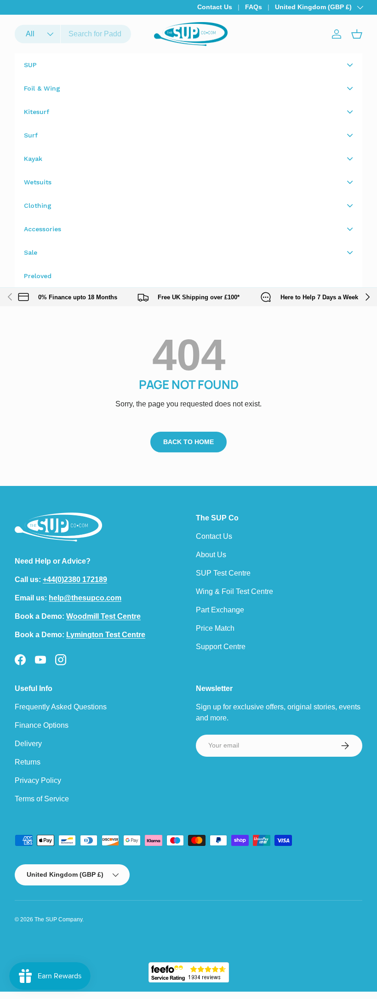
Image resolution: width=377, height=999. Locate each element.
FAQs (253, 7)
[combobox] (73, 34)
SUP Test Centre (223, 573)
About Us (211, 555)
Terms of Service (42, 799)
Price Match (215, 628)
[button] (357, 34)
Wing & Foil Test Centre (234, 591)
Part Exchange (220, 610)
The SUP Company (58, 919)
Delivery (28, 744)
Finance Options (42, 725)
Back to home (188, 441)
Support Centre (221, 647)
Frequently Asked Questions (61, 707)
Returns (27, 762)
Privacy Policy (38, 780)
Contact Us (214, 7)
